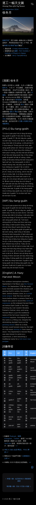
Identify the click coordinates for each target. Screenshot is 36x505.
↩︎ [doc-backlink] (17, 446)
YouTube (7, 443)
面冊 (19, 436)
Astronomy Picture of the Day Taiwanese (13, 6)
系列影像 (18, 100)
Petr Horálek (23, 51)
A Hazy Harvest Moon (20, 48)
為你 (16, 45)
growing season (8, 324)
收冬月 (4, 88)
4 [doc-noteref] (22, 45)
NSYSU (23, 55)
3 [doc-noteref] (18, 45)
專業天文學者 (9, 45)
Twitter (16, 438)
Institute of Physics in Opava (15, 53)
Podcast (13, 436)
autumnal (6, 317)
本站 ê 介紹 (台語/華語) (13, 450)
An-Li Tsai (16, 55)
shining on (18, 329)
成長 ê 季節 (13, 111)
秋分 (22, 104)
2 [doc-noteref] (14, 45)
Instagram (8, 438)
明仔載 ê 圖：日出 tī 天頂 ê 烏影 (18, 486)
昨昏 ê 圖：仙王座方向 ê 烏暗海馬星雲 (19, 480)
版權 (16, 51)
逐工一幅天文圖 (13, 3)
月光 (4, 119)
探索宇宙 (5, 40)
